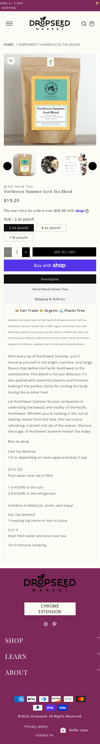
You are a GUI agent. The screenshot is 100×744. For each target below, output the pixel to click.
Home (9, 44)
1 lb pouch (18, 237)
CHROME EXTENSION (50, 608)
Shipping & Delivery (50, 299)
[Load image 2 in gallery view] (49, 164)
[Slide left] (7, 166)
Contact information (52, 735)
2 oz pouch (18, 227)
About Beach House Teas (50, 289)
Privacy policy (36, 726)
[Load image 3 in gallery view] (75, 164)
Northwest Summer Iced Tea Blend (49, 44)
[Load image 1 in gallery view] (24, 164)
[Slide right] (92, 166)
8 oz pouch (51, 227)
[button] (9, 23)
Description (50, 279)
